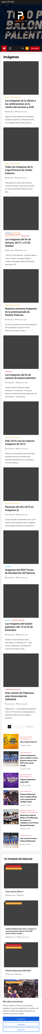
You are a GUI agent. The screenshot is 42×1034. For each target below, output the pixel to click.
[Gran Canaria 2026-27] (10, 741)
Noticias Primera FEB (26, 737)
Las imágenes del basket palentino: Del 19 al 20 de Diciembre (19, 626)
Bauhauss (21, 895)
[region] (21, 1016)
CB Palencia (16, 232)
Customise (21, 1024)
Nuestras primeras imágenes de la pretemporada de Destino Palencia (21, 311)
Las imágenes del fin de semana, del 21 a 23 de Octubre (18, 242)
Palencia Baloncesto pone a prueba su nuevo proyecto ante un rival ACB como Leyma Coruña (21, 931)
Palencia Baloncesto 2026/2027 (18, 971)
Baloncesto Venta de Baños (27, 810)
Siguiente (30, 727)
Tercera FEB (25, 236)
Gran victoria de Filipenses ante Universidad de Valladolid (19, 696)
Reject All (21, 1030)
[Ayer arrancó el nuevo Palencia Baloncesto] (10, 840)
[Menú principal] (10, 48)
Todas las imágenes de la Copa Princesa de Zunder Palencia (19, 170)
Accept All (21, 1019)
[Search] (22, 48)
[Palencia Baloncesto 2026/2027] (10, 780)
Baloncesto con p (21, 111)
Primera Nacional (18, 620)
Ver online (35, 48)
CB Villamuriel (24, 812)
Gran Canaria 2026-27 (14, 892)
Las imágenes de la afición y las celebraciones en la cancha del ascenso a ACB (20, 103)
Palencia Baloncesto (12, 97)
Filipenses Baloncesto (13, 234)
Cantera (8, 232)
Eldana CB (8, 371)
